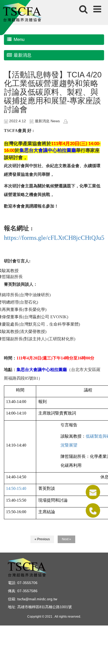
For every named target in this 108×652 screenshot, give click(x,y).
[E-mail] (93, 492)
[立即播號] (93, 510)
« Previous (42, 539)
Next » (66, 539)
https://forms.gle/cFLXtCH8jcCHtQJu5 (54, 237)
